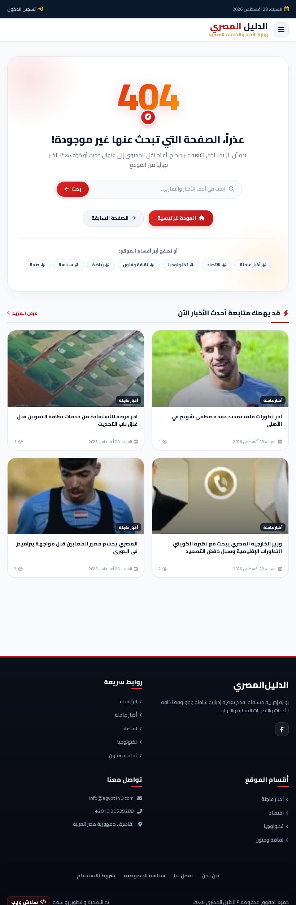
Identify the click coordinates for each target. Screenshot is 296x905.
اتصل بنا (183, 875)
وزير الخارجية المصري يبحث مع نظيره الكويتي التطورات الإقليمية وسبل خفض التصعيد (227, 547)
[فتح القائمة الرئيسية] (281, 29)
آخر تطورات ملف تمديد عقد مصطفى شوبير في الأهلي (226, 420)
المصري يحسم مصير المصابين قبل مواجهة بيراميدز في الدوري (77, 547)
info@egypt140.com (111, 798)
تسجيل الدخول (21, 9)
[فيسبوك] (282, 729)
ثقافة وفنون (123, 756)
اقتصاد (129, 729)
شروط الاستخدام (96, 875)
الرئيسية (128, 701)
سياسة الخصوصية (144, 875)
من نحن (210, 875)
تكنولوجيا (127, 742)
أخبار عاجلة (126, 715)
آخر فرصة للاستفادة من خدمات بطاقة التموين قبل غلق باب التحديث (77, 420)
